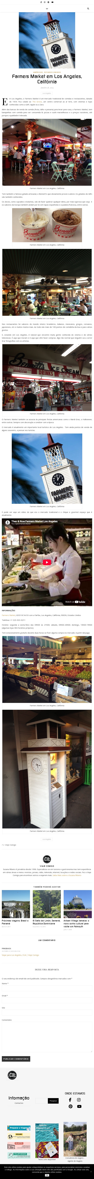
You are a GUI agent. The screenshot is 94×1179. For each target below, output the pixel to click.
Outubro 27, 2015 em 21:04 (11, 951)
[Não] (91, 1171)
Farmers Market (8, 615)
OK (47, 1175)
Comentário (7, 1020)
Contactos (19, 1103)
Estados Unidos (52, 72)
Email (5, 995)
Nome (5, 983)
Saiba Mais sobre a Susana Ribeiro (67, 875)
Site (3, 1007)
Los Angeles (47, 93)
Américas (38, 72)
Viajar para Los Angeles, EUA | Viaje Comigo (20, 955)
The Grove (37, 101)
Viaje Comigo (10, 845)
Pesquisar (53, 1101)
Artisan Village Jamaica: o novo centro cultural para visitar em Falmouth (76, 924)
